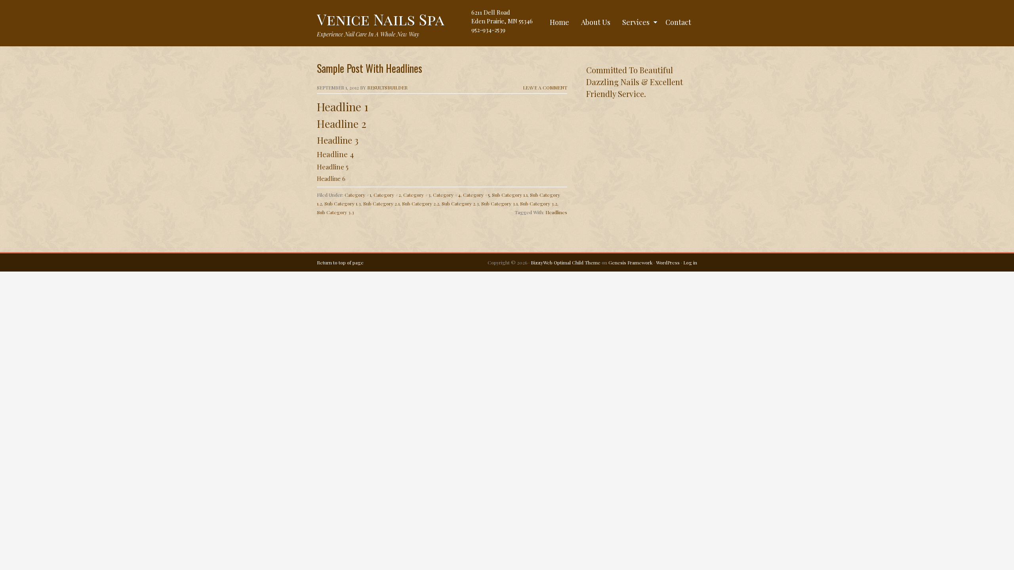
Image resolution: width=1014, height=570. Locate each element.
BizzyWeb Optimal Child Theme (565, 262)
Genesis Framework (630, 262)
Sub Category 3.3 (335, 212)
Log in (690, 262)
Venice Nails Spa (380, 19)
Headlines (556, 212)
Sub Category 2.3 (460, 203)
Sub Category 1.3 (342, 203)
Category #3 (417, 195)
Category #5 (476, 195)
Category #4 (447, 195)
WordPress (668, 262)
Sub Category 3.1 (499, 203)
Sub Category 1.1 (510, 195)
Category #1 (358, 195)
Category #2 (387, 195)
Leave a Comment (545, 87)
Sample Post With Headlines (369, 68)
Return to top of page (340, 262)
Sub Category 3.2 (538, 203)
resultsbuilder (387, 87)
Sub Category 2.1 (381, 203)
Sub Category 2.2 (420, 203)
